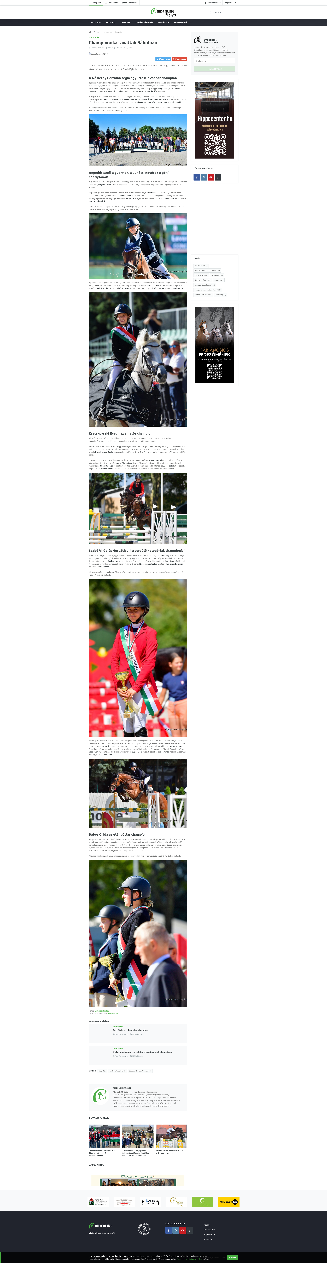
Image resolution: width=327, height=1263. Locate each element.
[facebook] (197, 177)
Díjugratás (94, 37)
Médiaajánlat (209, 1229)
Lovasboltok (163, 22)
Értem (232, 1258)
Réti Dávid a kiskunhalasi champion (130, 1030)
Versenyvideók (180, 22)
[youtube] (211, 177)
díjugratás (102, 1071)
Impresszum (209, 1234)
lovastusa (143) (220, 295)
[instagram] (204, 177)
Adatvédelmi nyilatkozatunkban (189, 1259)
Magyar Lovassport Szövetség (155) (208, 290)
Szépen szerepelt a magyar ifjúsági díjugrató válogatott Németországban (103, 1153)
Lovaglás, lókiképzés (144, 22)
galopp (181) (218, 280)
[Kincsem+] (229, 1202)
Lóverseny (110, 22)
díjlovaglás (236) (217, 275)
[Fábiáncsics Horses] (176, 1202)
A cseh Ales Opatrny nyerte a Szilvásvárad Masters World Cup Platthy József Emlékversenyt (135, 1153)
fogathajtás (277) (201, 275)
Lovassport (96, 22)
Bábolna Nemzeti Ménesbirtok (140, 1071)
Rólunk (207, 1225)
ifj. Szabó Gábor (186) (203, 280)
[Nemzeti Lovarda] (124, 1202)
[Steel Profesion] (150, 1202)
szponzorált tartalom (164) (205, 285)
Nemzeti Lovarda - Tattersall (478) (207, 270)
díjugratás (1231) (201, 265)
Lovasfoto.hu (112, 1013)
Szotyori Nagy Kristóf (117, 1071)
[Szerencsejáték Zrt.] (202, 1202)
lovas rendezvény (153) (203, 295)
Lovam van (125, 22)
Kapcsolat (208, 1239)
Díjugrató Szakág (102, 1011)
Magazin (97, 32)
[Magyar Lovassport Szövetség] (98, 1202)
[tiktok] (218, 177)
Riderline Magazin (97, 48)
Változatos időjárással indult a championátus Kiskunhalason (142, 1052)
